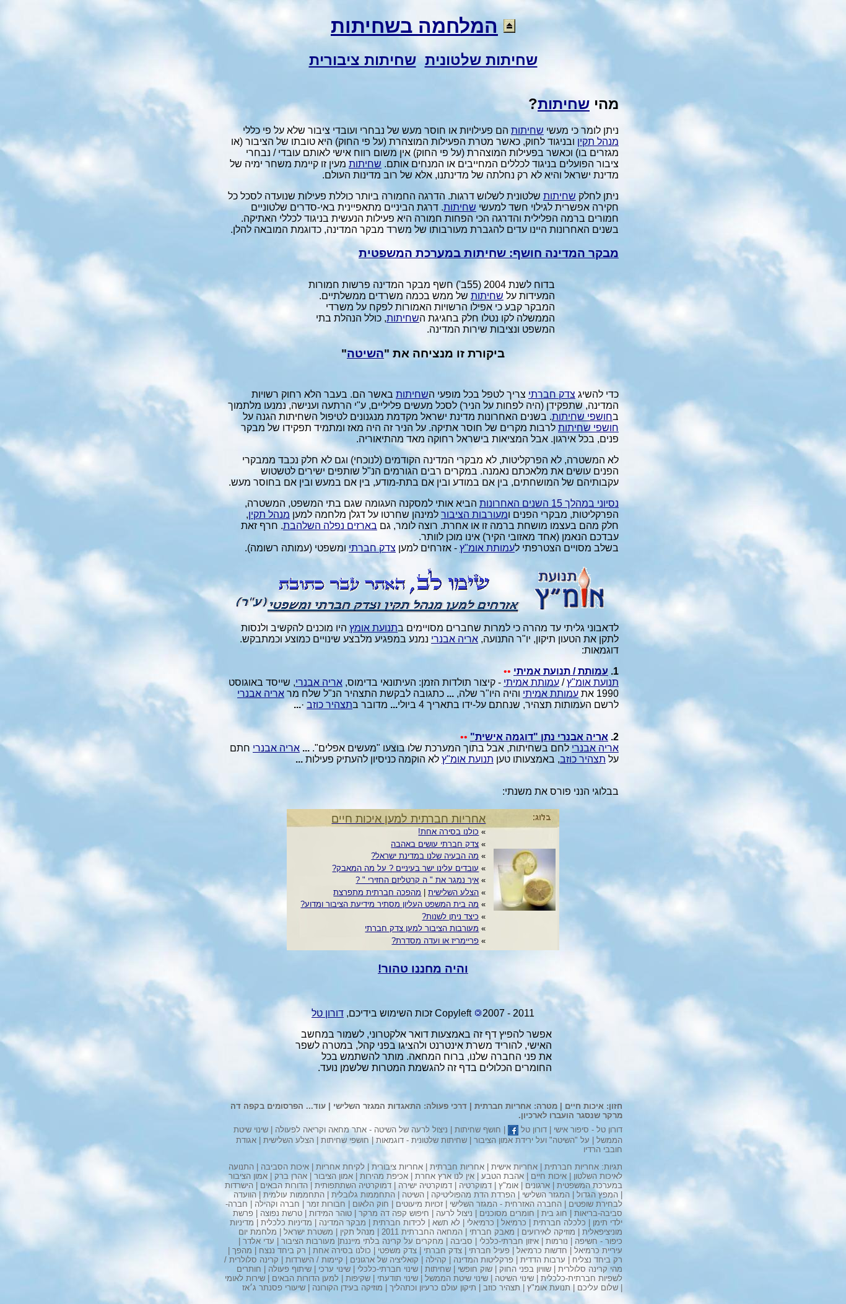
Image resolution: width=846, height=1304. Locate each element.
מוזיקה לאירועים (548, 1231)
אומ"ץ (508, 1185)
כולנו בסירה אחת (342, 1250)
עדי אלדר (258, 1241)
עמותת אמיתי (531, 682)
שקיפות (358, 1278)
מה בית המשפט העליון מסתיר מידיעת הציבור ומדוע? (389, 904)
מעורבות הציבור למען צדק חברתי (422, 928)
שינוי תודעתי (397, 1278)
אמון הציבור (333, 1176)
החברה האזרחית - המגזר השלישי (506, 1204)
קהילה (436, 1259)
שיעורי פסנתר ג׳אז (273, 1287)
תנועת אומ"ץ (593, 682)
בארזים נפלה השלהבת (330, 525)
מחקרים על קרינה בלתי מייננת (391, 1241)
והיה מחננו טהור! (423, 968)
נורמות (557, 1241)
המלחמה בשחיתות (414, 26)
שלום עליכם (597, 1287)
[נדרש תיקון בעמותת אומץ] (423, 609)
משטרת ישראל (308, 1231)
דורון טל (609, 1129)
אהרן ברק (290, 1176)
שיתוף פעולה (290, 1269)
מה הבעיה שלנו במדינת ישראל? (425, 855)
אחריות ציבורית (397, 1166)
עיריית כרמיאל (598, 1250)
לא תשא (446, 1222)
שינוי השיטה (514, 1278)
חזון (615, 1106)
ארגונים (537, 1185)
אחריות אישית (514, 1166)
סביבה (461, 1241)
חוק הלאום (370, 1204)
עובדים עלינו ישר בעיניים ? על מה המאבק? (405, 868)
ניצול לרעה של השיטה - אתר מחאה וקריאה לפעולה (361, 1129)
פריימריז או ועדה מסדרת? (435, 940)
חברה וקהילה (277, 1204)
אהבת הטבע (502, 1176)
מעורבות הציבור (474, 514)
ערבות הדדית (542, 1259)
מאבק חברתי (492, 1231)
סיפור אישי (571, 1129)
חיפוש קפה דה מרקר (394, 1213)
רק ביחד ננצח (282, 1250)
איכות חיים (584, 1106)
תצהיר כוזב (329, 704)
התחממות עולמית (294, 1194)
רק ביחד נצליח (597, 1259)
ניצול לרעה (454, 1213)
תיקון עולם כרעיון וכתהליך (433, 1287)
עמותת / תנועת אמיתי (560, 671)
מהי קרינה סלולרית (590, 1269)
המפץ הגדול (597, 1194)
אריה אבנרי (454, 639)
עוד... (316, 1106)
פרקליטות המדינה (483, 1259)
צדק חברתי (551, 394)
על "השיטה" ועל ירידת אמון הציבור (532, 1140)
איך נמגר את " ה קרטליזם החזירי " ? (417, 880)
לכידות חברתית (399, 1222)
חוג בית (554, 1213)
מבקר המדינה (342, 1222)
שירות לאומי (245, 1278)
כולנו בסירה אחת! (448, 831)
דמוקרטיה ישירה (425, 1185)
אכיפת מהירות (384, 1176)
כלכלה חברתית (559, 1222)
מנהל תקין (598, 141)
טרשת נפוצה (281, 1213)
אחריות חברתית (502, 1106)
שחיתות (564, 103)
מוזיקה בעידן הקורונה (347, 1287)
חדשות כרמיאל (542, 1250)
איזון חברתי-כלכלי (509, 1241)
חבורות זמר (326, 1204)
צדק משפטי (397, 1250)
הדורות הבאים (284, 1185)
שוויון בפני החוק (525, 1269)
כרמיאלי (480, 1222)
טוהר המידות (330, 1213)
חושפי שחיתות (582, 416)
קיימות (332, 1259)
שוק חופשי (475, 1269)
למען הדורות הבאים (305, 1278)
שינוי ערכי (334, 1269)
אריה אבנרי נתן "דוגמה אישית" (539, 737)
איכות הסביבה (285, 1166)
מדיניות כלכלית (286, 1222)
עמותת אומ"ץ (487, 548)
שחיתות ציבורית (362, 59)
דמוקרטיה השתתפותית (353, 1185)
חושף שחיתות (478, 1129)
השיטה (365, 353)
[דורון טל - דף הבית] (509, 26)
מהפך (242, 1250)
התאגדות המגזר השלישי (377, 1106)
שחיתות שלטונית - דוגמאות (421, 1140)
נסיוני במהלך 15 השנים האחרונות (549, 503)
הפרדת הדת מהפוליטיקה (473, 1194)
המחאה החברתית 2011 (422, 1231)
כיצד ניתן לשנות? (450, 916)
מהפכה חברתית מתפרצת (377, 892)
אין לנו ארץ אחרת (444, 1176)
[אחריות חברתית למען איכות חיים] (525, 907)
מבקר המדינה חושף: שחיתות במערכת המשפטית (489, 253)
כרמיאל (513, 1222)
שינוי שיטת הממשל (456, 1278)
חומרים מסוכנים (506, 1213)
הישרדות (239, 1185)
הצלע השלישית (453, 892)
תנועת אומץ (373, 628)
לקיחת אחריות (340, 1166)
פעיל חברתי (489, 1250)
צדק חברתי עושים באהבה (435, 844)
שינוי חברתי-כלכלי (387, 1269)
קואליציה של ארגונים (384, 1259)
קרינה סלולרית (254, 1259)
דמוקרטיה (475, 1185)
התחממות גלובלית (363, 1194)
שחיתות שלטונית (481, 59)
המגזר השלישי (546, 1194)
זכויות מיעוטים (419, 1204)
